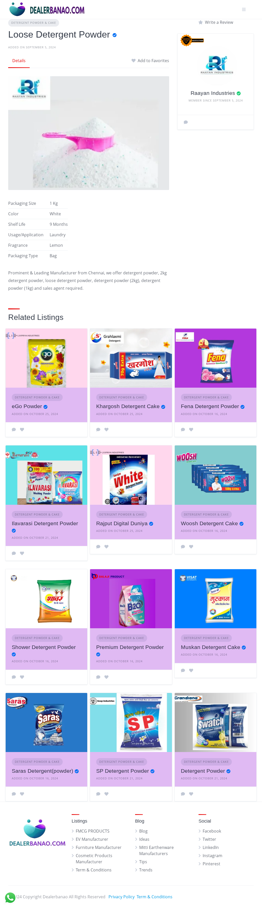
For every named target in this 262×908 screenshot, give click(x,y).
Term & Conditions (94, 870)
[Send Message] (186, 122)
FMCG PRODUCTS (93, 831)
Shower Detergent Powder (44, 647)
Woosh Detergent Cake (209, 523)
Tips (143, 862)
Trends (145, 870)
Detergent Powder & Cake (33, 23)
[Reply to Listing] (14, 430)
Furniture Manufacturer (99, 847)
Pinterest (211, 864)
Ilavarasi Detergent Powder (45, 523)
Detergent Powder (203, 771)
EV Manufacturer (92, 839)
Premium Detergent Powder (130, 647)
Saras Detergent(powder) (42, 771)
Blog (143, 831)
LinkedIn (211, 847)
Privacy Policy (121, 897)
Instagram (212, 855)
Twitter (209, 839)
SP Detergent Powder (122, 771)
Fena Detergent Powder (210, 406)
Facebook (212, 831)
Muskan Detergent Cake (210, 647)
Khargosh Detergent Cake (128, 406)
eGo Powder (27, 406)
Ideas (144, 839)
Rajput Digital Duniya (122, 523)
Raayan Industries (213, 93)
